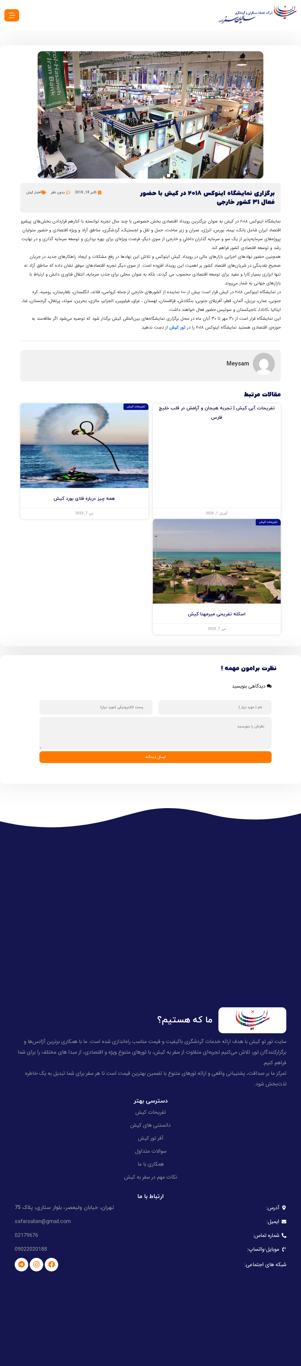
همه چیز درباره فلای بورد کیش (84, 498)
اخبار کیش (33, 192)
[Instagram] (36, 1264)
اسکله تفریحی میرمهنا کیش (216, 614)
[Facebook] (51, 1264)
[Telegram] (21, 1264)
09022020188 (31, 1249)
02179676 (26, 1235)
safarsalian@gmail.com (43, 1221)
